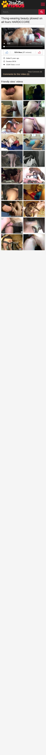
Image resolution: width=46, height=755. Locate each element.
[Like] (6, 52)
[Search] (41, 11)
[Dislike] (39, 52)
